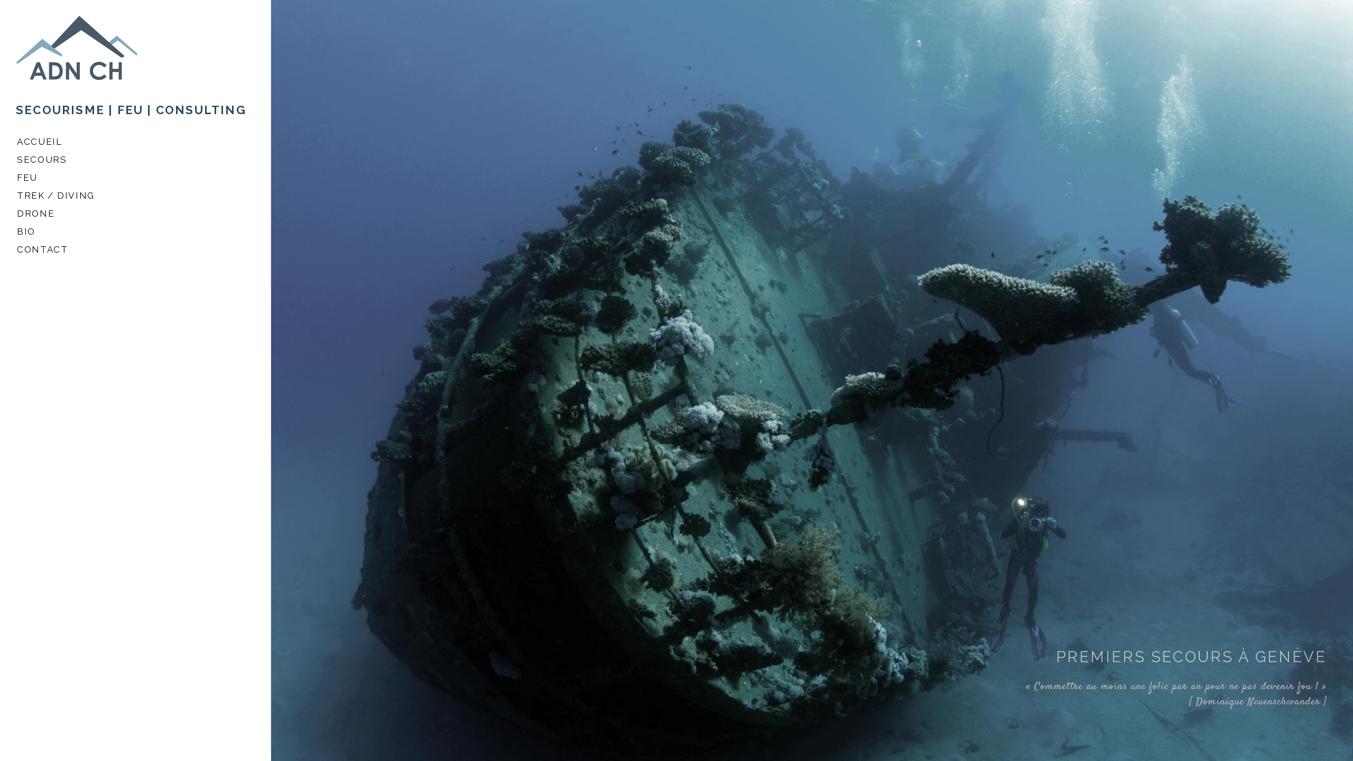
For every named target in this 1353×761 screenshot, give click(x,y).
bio (26, 231)
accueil (39, 141)
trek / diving (56, 195)
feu (27, 177)
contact (42, 249)
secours (42, 159)
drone (36, 213)
